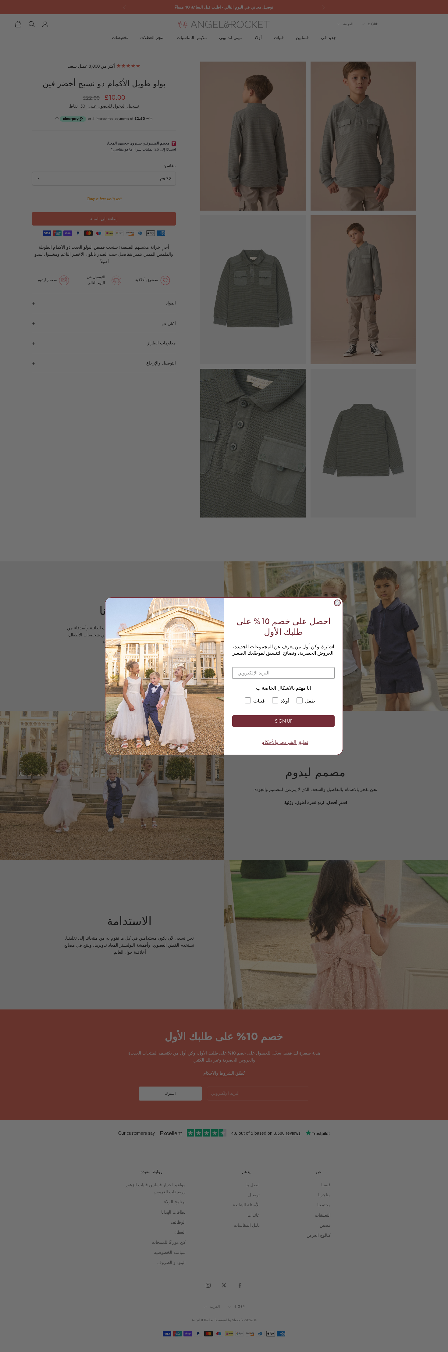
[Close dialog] (337, 603)
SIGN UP (283, 721)
